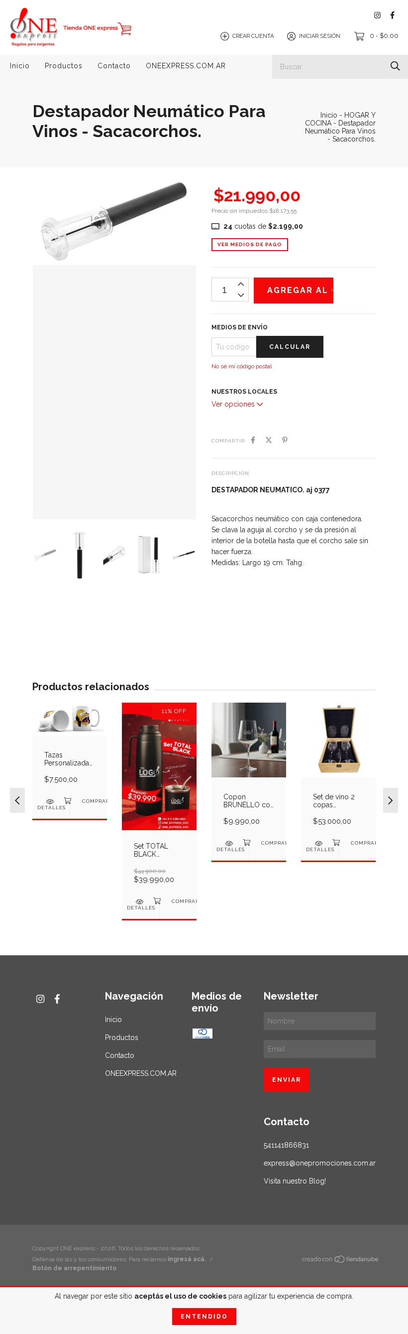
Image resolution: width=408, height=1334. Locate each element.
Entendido (204, 1316)
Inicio (20, 66)
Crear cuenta (253, 36)
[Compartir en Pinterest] (285, 440)
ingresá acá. (187, 1259)
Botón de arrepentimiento (74, 1268)
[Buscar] (395, 66)
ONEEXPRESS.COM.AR (186, 66)
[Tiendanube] (341, 1261)
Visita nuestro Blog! (295, 1181)
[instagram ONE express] (377, 15)
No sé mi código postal (241, 366)
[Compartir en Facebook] (253, 440)
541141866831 (286, 1145)
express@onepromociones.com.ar (320, 1163)
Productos (64, 66)
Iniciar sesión (319, 36)
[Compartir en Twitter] (268, 440)
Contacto (114, 66)
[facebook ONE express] (392, 15)
